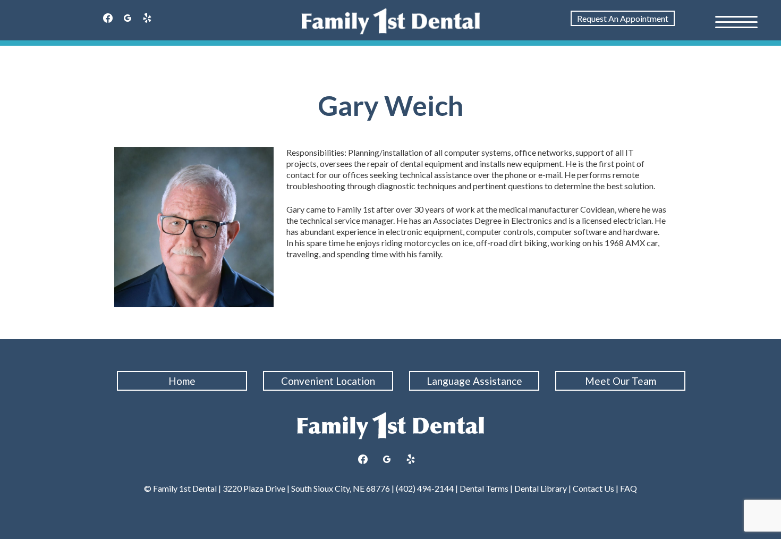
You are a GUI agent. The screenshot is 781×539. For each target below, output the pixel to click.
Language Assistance (474, 381)
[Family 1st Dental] (390, 21)
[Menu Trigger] (736, 21)
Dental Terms (484, 488)
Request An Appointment (622, 18)
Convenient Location (328, 381)
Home (182, 381)
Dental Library (540, 488)
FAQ (628, 488)
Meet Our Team (620, 381)
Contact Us (593, 488)
